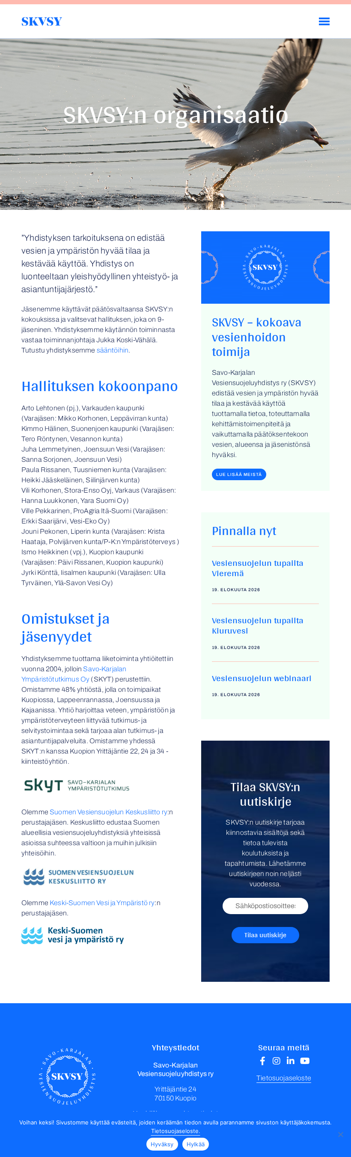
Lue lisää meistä (239, 474)
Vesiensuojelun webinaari (262, 678)
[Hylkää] (340, 1134)
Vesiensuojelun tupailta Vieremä (257, 567)
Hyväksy (162, 1144)
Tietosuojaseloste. (175, 1130)
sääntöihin (113, 350)
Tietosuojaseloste (283, 1078)
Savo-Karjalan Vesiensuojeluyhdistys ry (41, 21)
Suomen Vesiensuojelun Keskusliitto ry (108, 812)
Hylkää (196, 1144)
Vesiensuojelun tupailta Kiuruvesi (257, 625)
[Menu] (324, 21)
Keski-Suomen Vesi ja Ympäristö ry (102, 902)
